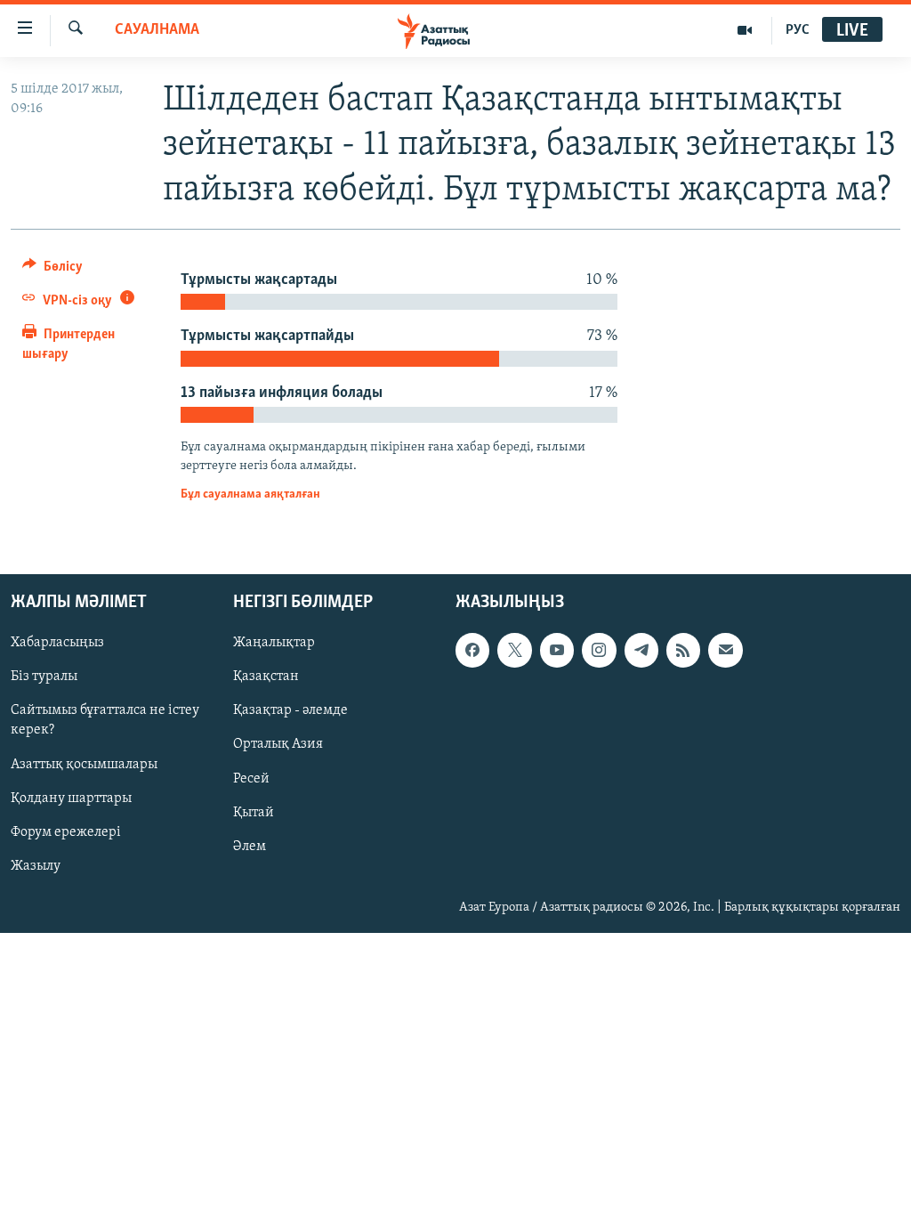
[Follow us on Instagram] (599, 650)
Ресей (251, 778)
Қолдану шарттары (71, 797)
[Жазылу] (725, 650)
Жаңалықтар (274, 643)
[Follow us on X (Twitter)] (514, 650)
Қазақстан (266, 676)
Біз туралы (44, 676)
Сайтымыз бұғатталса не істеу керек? (105, 720)
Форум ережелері (66, 831)
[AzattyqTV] (745, 30)
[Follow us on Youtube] (557, 650)
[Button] (52, 271)
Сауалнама (157, 30)
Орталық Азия (278, 744)
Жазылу (35, 865)
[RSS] (683, 650)
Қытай (253, 812)
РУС (798, 30)
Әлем (249, 846)
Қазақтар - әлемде (290, 710)
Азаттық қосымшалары (84, 764)
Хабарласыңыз (57, 643)
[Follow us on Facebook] (472, 650)
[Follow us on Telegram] (641, 650)
